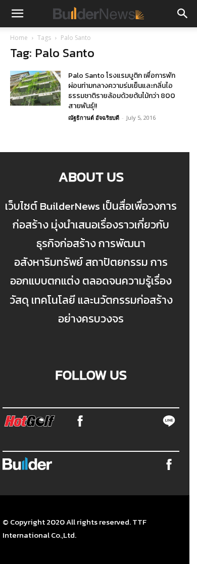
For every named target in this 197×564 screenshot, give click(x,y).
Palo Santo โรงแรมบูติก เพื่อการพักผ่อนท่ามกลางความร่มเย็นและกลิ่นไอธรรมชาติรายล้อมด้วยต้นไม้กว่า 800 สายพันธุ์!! (121, 90)
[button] (17, 13)
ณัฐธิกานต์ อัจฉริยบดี (93, 117)
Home (19, 37)
